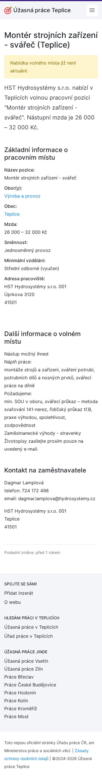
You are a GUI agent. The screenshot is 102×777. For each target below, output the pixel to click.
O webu (12, 602)
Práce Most (16, 716)
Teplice (12, 214)
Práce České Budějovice (30, 685)
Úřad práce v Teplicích (28, 636)
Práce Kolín (16, 700)
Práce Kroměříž (20, 708)
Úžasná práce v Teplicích (31, 627)
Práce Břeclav (19, 677)
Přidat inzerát (18, 593)
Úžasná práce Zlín (23, 669)
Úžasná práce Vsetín (26, 661)
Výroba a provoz (22, 196)
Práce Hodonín (20, 692)
